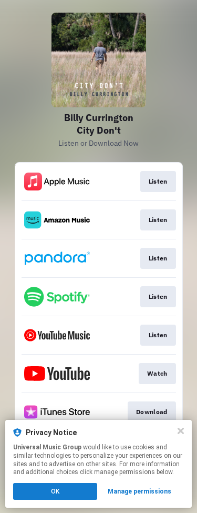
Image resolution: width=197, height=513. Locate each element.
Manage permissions (139, 491)
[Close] (180, 431)
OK (55, 491)
